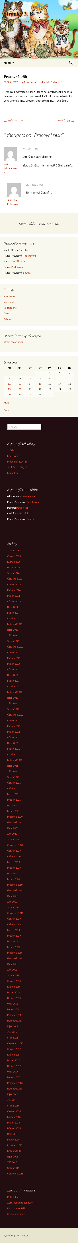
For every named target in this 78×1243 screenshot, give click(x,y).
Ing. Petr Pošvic (20, 1235)
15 (40, 383)
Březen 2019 (14, 935)
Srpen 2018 (13, 975)
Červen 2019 (14, 918)
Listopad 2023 (14, 624)
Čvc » (6, 410)
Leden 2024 (13, 612)
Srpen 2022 (13, 709)
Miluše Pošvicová (53, 82)
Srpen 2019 (13, 907)
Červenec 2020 (15, 845)
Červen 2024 (14, 584)
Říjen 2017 (12, 1026)
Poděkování (29, 255)
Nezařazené (30, 82)
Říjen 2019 (12, 896)
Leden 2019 (13, 947)
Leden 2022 (13, 748)
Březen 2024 (14, 601)
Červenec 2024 (15, 578)
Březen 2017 (14, 1066)
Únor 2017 (12, 1071)
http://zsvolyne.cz (13, 342)
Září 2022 (12, 703)
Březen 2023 (14, 669)
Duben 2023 (13, 663)
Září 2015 (12, 1162)
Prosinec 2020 (14, 816)
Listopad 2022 (14, 692)
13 (20, 383)
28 (30, 394)
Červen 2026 (14, 556)
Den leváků (13, 456)
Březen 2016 (14, 1128)
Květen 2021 (13, 788)
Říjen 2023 (12, 629)
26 (9, 394)
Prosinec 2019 (14, 884)
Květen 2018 (13, 986)
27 (20, 394)
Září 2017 (12, 1032)
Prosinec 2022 (14, 686)
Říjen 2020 (12, 828)
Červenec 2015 (15, 1173)
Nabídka (66, 120)
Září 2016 (12, 1100)
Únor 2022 (12, 743)
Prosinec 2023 (14, 618)
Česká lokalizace (16, 1214)
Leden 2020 (13, 879)
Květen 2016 (13, 1117)
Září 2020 (12, 833)
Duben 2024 (13, 595)
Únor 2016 (12, 1134)
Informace (13, 120)
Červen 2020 (14, 850)
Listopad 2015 (14, 1151)
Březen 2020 (14, 867)
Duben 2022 (13, 731)
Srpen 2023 (13, 641)
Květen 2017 (13, 1054)
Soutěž (26, 272)
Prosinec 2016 (14, 1083)
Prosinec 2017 (14, 1015)
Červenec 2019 (15, 913)
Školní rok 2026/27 (17, 467)
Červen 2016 (14, 1111)
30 (49, 394)
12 (9, 383)
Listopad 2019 (14, 890)
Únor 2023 (12, 675)
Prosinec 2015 (14, 1145)
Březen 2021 (14, 799)
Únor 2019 (12, 941)
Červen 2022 (14, 720)
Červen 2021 (14, 782)
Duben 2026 (13, 567)
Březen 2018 (14, 998)
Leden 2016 (13, 1139)
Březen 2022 (14, 737)
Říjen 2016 (12, 1094)
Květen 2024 (13, 590)
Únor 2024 (12, 607)
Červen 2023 (14, 652)
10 (59, 378)
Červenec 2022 (15, 714)
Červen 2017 (14, 1049)
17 (59, 383)
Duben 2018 (13, 992)
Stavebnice (25, 250)
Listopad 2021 (14, 760)
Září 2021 (12, 771)
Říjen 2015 (12, 1156)
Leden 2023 (13, 680)
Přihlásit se (13, 1197)
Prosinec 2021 (14, 754)
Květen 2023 (13, 658)
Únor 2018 (12, 1003)
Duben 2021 (13, 794)
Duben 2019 (13, 930)
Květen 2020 (13, 856)
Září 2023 (12, 635)
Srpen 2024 (13, 573)
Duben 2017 (13, 1060)
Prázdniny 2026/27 (17, 461)
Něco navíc (9, 302)
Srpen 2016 (13, 1105)
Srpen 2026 (13, 550)
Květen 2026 (13, 561)
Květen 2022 (13, 726)
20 (20, 389)
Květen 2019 (13, 924)
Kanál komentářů (16, 1208)
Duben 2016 (13, 1122)
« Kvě (6, 402)
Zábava (8, 319)
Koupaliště (13, 473)
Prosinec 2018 (14, 952)
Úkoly (7, 313)
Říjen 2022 (12, 697)
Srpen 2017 (13, 1037)
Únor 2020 (12, 873)
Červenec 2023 (15, 646)
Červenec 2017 (15, 1043)
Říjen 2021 (12, 765)
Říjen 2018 (12, 964)
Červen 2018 (14, 981)
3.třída (10, 450)
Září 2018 (12, 969)
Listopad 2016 (14, 1088)
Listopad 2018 (14, 958)
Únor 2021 (12, 805)
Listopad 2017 (14, 1020)
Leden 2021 (13, 811)
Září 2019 (12, 901)
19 (9, 389)
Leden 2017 (13, 1077)
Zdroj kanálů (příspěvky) (20, 1202)
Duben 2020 (13, 862)
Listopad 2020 (14, 822)
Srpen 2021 (13, 777)
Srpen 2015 (13, 1168)
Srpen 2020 (13, 839)
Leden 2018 (13, 1009)
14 (30, 383)
